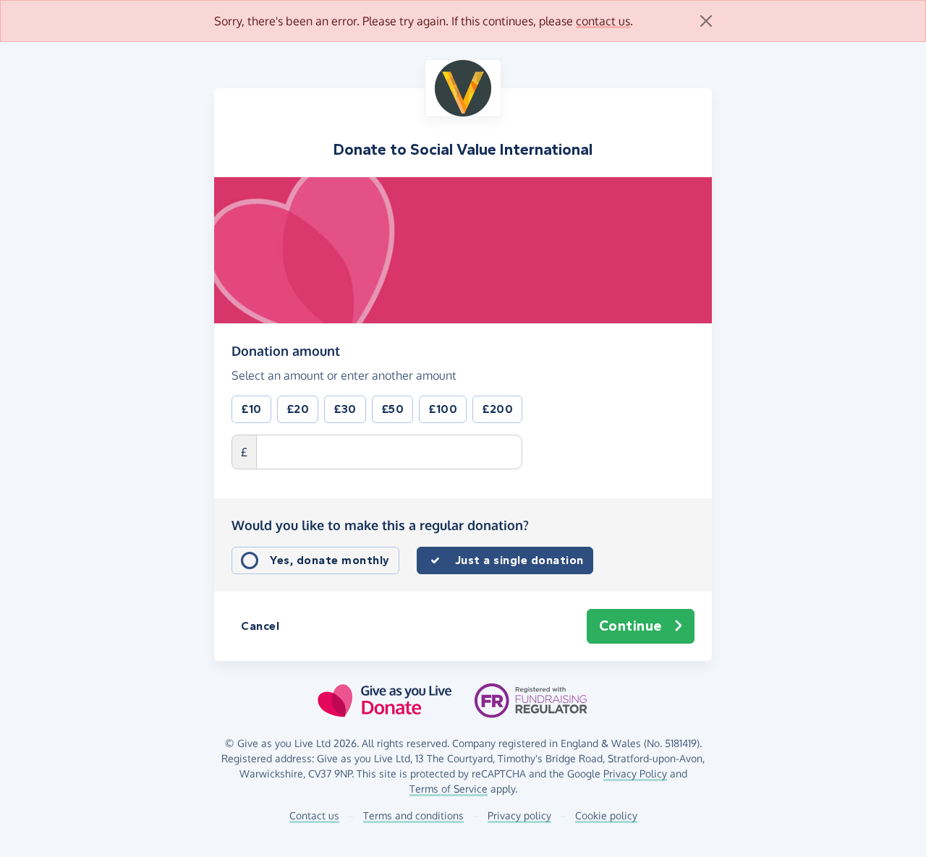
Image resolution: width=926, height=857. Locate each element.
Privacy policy (519, 815)
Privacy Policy (635, 773)
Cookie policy (606, 815)
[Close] (706, 21)
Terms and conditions (413, 815)
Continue (630, 626)
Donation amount (286, 350)
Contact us (314, 815)
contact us (603, 21)
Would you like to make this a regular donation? (380, 525)
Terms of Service (448, 789)
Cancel (260, 626)
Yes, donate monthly (330, 560)
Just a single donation (519, 560)
